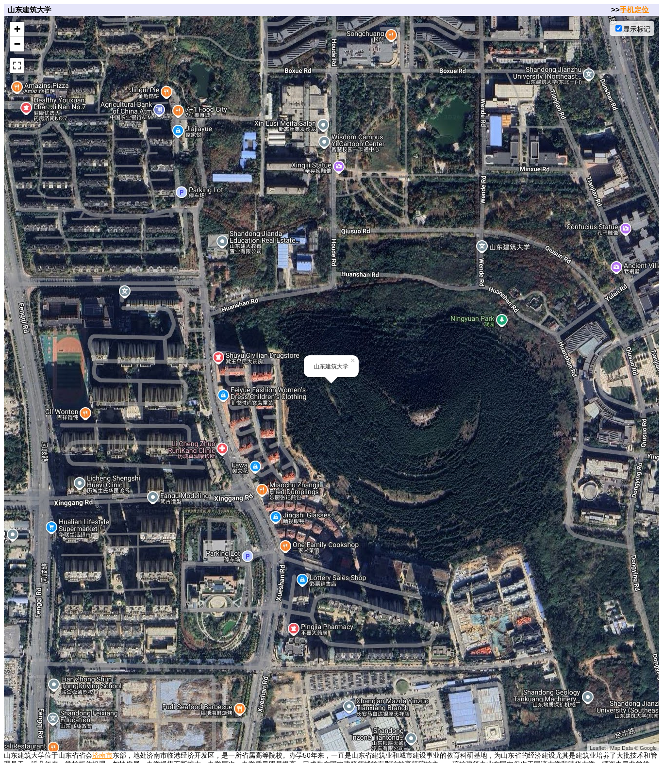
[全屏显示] (17, 65)
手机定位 (634, 9)
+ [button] (17, 29)
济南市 (102, 755)
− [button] (17, 44)
